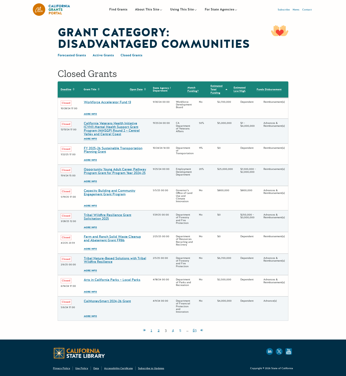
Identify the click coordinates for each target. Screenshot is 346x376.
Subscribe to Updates (151, 368)
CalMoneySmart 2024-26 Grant (107, 301)
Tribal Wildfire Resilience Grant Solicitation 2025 (107, 217)
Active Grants (103, 55)
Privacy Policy (61, 368)
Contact (307, 9)
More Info (90, 114)
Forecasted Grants (72, 55)
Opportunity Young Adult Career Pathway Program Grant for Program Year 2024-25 (115, 171)
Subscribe (284, 9)
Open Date (136, 89)
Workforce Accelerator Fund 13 (107, 102)
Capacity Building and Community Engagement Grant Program (109, 192)
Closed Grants (131, 55)
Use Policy (81, 368)
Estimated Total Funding (216, 89)
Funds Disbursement (269, 89)
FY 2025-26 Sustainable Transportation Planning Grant (113, 150)
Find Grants (118, 9)
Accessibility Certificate (118, 368)
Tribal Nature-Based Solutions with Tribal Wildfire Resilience (115, 260)
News (296, 9)
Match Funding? (193, 89)
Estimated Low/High (240, 89)
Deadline (66, 89)
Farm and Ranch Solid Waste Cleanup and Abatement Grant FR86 (112, 238)
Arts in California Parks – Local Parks (112, 280)
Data (96, 368)
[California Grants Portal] (51, 9)
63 (195, 331)
